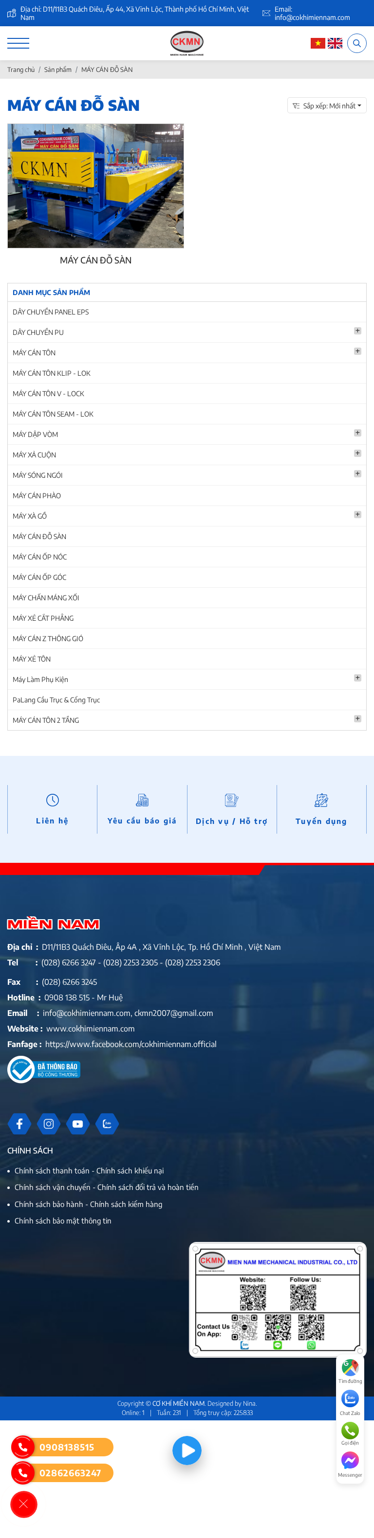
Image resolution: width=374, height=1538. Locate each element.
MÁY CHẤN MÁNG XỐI (46, 598)
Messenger (350, 1475)
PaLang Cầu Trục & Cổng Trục (56, 700)
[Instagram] (49, 1124)
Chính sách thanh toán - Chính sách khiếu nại (89, 1170)
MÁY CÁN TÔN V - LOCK (48, 393)
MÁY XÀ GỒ (30, 516)
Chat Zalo (350, 1413)
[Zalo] (107, 1124)
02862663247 (70, 1472)
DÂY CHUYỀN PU (38, 332)
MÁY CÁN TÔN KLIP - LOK (52, 373)
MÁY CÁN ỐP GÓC (39, 577)
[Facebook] (19, 1124)
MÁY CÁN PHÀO (37, 495)
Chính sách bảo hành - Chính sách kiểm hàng (88, 1204)
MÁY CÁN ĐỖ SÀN (39, 536)
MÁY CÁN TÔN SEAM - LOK (53, 414)
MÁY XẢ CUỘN (34, 455)
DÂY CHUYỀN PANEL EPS (51, 312)
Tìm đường (350, 1381)
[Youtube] (78, 1124)
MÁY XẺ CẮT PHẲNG (43, 618)
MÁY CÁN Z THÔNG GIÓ (48, 638)
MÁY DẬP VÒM (35, 434)
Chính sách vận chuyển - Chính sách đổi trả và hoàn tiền (107, 1187)
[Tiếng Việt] (318, 43)
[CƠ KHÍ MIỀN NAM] (187, 43)
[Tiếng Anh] (335, 43)
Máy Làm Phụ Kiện (40, 679)
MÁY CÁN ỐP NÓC (40, 557)
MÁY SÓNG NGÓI (38, 475)
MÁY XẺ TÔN (32, 659)
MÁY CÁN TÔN (34, 353)
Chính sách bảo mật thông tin (63, 1220)
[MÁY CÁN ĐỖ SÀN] (96, 186)
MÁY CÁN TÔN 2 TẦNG (46, 720)
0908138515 (66, 1446)
